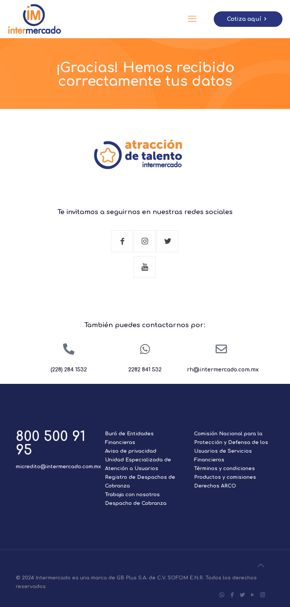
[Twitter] (242, 595)
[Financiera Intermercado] (35, 19)
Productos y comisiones (225, 477)
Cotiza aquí (244, 19)
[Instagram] (263, 595)
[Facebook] (232, 595)
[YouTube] (252, 595)
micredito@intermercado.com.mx (58, 466)
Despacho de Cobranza (136, 503)
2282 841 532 (145, 370)
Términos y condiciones (224, 468)
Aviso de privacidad (130, 451)
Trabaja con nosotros (132, 494)
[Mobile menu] (192, 18)
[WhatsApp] (222, 595)
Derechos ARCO (215, 486)
